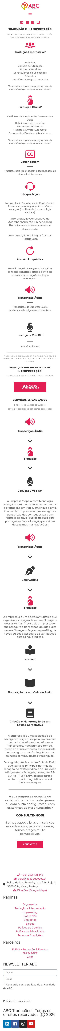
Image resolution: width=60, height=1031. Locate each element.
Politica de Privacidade (17, 1001)
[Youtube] (38, 22)
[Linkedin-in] (21, 22)
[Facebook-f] (27, 22)
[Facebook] (15, 1024)
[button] (30, 14)
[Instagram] (32, 22)
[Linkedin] (7, 1024)
